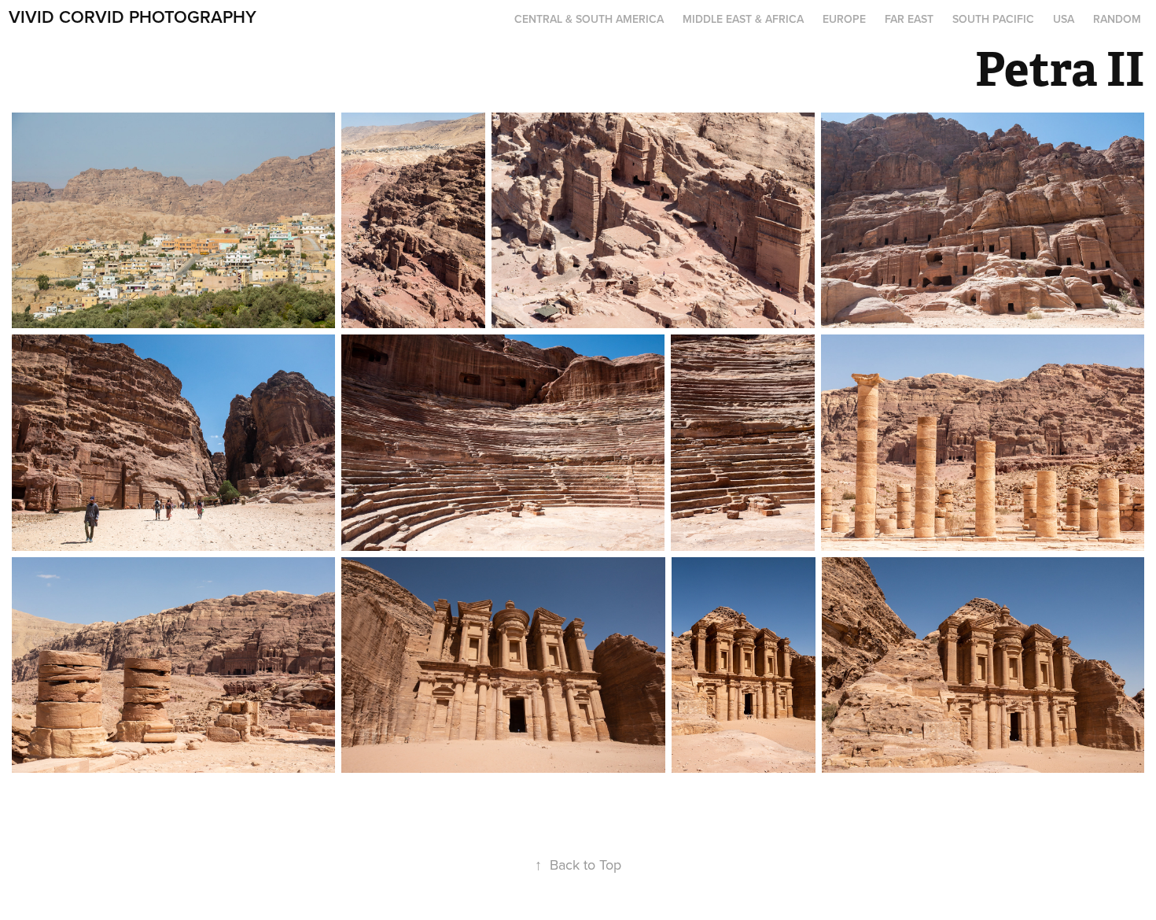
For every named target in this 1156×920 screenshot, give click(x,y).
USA (1063, 19)
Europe (844, 19)
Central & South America (589, 19)
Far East (909, 19)
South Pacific (993, 19)
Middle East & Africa (743, 19)
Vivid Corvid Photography (132, 16)
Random (1117, 19)
